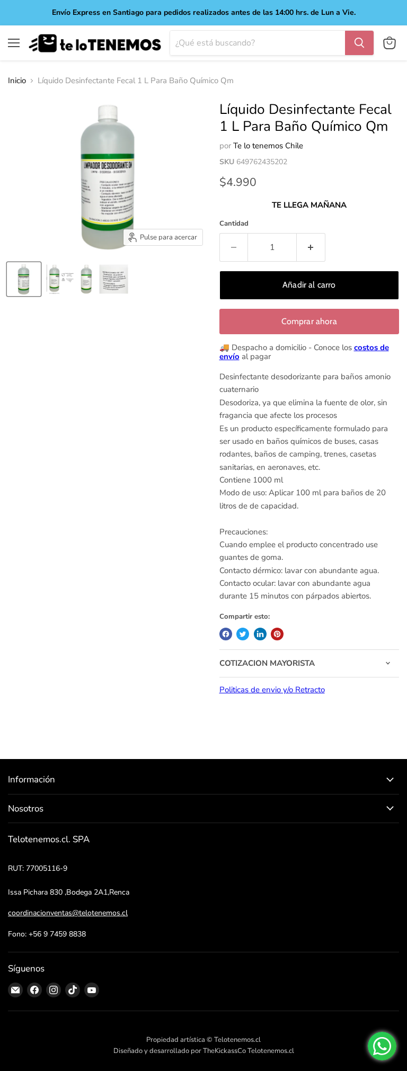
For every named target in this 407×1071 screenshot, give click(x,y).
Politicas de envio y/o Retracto (272, 689)
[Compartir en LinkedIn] (260, 634)
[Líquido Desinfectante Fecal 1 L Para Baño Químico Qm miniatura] (24, 279)
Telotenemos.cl (270, 1051)
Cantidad (234, 224)
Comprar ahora (309, 321)
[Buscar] (359, 43)
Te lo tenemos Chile (268, 145)
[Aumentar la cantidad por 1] (311, 247)
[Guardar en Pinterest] (277, 634)
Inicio (17, 80)
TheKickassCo (224, 1051)
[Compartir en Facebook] (225, 634)
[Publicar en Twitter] (242, 634)
